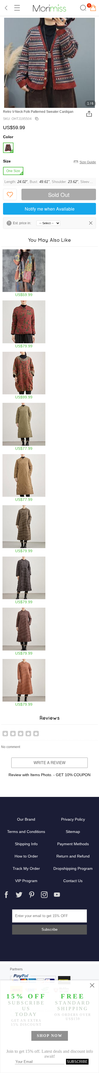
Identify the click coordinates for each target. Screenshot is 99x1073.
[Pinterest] (31, 894)
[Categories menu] (17, 7)
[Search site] (82, 7)
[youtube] (57, 894)
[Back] (6, 7)
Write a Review (49, 762)
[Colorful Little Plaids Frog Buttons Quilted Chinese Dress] (24, 529)
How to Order (26, 856)
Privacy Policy (73, 819)
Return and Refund (73, 856)
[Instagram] (44, 894)
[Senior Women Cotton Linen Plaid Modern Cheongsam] (24, 631)
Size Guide (87, 162)
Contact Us (72, 881)
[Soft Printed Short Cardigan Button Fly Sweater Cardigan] (24, 273)
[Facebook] (6, 894)
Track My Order (26, 868)
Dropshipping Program (73, 868)
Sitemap (73, 831)
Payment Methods (73, 844)
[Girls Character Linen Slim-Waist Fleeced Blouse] (24, 324)
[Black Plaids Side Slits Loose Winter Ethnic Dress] (24, 580)
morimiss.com (49, 7)
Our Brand (26, 819)
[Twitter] (19, 894)
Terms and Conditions (26, 831)
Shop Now (49, 1036)
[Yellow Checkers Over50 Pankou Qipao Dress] (24, 478)
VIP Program (26, 881)
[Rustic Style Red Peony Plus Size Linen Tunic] (24, 375)
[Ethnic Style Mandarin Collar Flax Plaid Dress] (24, 426)
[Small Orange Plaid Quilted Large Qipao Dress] (24, 683)
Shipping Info (26, 844)
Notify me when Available (50, 209)
